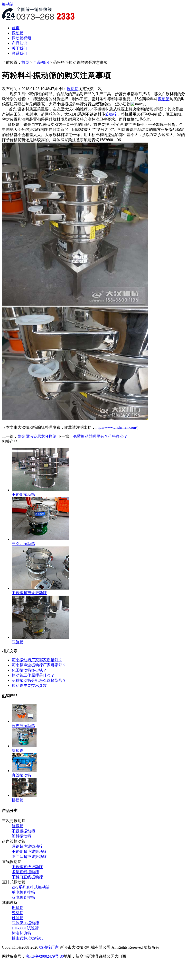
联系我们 (19, 53)
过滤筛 (17, 918)
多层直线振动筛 (25, 872)
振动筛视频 (21, 38)
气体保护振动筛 (25, 923)
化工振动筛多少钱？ (29, 670)
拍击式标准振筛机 (27, 938)
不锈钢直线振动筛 (27, 867)
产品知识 (19, 43)
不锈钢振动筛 (23, 831)
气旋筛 (17, 913)
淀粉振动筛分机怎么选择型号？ (39, 680)
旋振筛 (17, 826)
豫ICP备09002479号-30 (44, 956)
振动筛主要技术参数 (29, 685)
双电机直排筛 (23, 897)
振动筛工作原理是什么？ (33, 675)
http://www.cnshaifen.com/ (116, 427)
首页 (15, 28)
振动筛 (8, 4)
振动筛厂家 (49, 947)
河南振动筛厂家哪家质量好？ (37, 660)
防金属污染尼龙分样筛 (37, 436)
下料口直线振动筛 (27, 877)
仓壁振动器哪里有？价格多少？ (100, 436)
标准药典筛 (21, 933)
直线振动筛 (21, 775)
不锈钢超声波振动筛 (29, 851)
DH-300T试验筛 (25, 928)
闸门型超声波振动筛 (29, 856)
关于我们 (19, 48)
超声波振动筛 (23, 726)
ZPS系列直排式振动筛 (31, 887)
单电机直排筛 (23, 892)
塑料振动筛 (21, 836)
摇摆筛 (17, 908)
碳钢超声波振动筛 (27, 846)
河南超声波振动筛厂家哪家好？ (39, 665)
